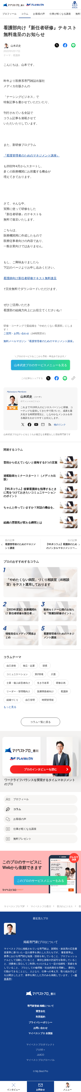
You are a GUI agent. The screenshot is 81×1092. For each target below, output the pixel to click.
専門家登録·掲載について (40, 1005)
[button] (60, 424)
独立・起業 (29, 665)
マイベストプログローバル (40, 1059)
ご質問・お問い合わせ (16, 333)
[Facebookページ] (29, 424)
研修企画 (60, 682)
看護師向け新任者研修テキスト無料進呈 (30, 278)
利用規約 (40, 1016)
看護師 (16, 55)
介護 (53, 674)
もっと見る (10, 707)
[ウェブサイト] (42, 424)
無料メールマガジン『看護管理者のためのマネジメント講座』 (39, 341)
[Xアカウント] (22, 424)
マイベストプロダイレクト (40, 1044)
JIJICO (40, 1054)
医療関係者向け (45, 691)
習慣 (44, 665)
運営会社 (40, 1011)
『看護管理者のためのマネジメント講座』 (32, 155)
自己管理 (30, 699)
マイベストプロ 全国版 (41, 1033)
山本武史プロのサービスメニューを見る (40, 365)
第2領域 (39, 674)
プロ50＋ (40, 1049)
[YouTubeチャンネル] (36, 424)
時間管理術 (48, 699)
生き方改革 (43, 682)
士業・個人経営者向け (18, 682)
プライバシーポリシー (40, 1022)
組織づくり (12, 699)
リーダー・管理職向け (18, 691)
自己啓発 (11, 665)
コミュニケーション (17, 674)
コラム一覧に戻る (40, 722)
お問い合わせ (40, 1028)
